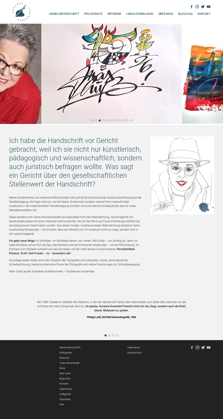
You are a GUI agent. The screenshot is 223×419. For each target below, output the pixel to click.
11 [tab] (131, 121)
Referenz (114, 13)
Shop (62, 368)
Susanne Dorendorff (22, 12)
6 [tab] (112, 121)
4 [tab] (104, 121)
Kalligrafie (65, 394)
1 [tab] (92, 121)
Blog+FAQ (185, 13)
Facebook (191, 7)
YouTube (208, 7)
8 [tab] (119, 121)
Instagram (197, 7)
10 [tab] (127, 121)
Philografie (93, 13)
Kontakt (204, 13)
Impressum (65, 388)
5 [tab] (108, 121)
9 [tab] (123, 121)
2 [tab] (96, 121)
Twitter (203, 7)
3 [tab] (100, 121)
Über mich (165, 13)
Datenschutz (134, 352)
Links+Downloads (139, 13)
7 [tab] (116, 121)
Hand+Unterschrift (64, 13)
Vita (61, 404)
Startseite (64, 399)
